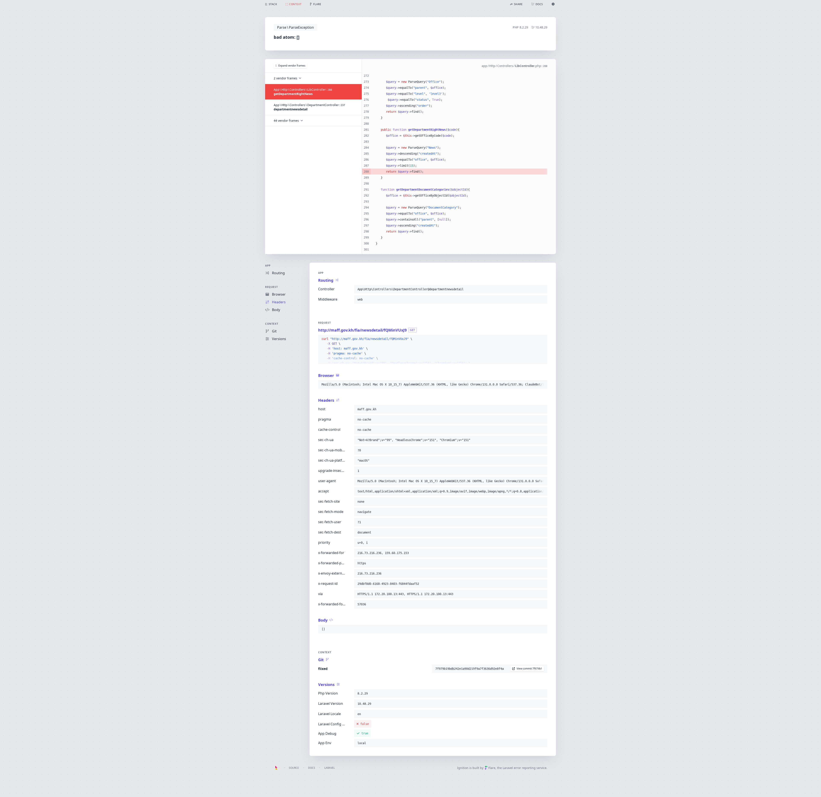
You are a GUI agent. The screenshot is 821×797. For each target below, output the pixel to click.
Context (271, 324)
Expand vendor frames (291, 65)
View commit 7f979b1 (529, 668)
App (268, 265)
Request (271, 287)
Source (294, 768)
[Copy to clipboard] (542, 289)
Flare (491, 768)
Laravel (329, 768)
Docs (311, 768)
